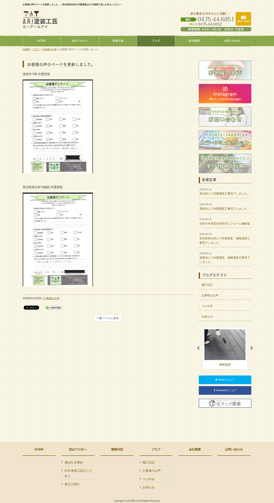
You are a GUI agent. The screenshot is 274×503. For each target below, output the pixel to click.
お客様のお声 (49, 49)
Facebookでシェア (225, 390)
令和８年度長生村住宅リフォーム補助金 (224, 221)
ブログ (36, 49)
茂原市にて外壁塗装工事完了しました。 (224, 206)
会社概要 (195, 449)
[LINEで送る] (53, 307)
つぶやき (207, 305)
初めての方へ (78, 449)
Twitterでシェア (226, 379)
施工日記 (207, 284)
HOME (26, 49)
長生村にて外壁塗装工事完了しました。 (224, 191)
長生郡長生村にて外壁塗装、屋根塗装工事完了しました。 (224, 238)
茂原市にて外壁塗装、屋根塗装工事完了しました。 (224, 257)
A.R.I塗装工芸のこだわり (78, 473)
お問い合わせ (234, 449)
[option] (225, 348)
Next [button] (252, 348)
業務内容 (117, 449)
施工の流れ (72, 484)
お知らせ (207, 316)
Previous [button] (198, 348)
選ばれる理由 (74, 462)
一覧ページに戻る (107, 318)
